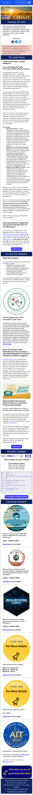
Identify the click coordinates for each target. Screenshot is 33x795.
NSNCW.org (13, 423)
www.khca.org (22, 791)
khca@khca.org (11, 791)
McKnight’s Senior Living (10, 359)
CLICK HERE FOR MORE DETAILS (16, 496)
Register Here (16, 249)
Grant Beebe (15, 215)
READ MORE (7, 344)
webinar (8, 239)
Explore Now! (16, 446)
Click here (6, 544)
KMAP (7, 262)
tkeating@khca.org (8, 761)
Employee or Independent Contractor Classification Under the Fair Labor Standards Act (15, 234)
